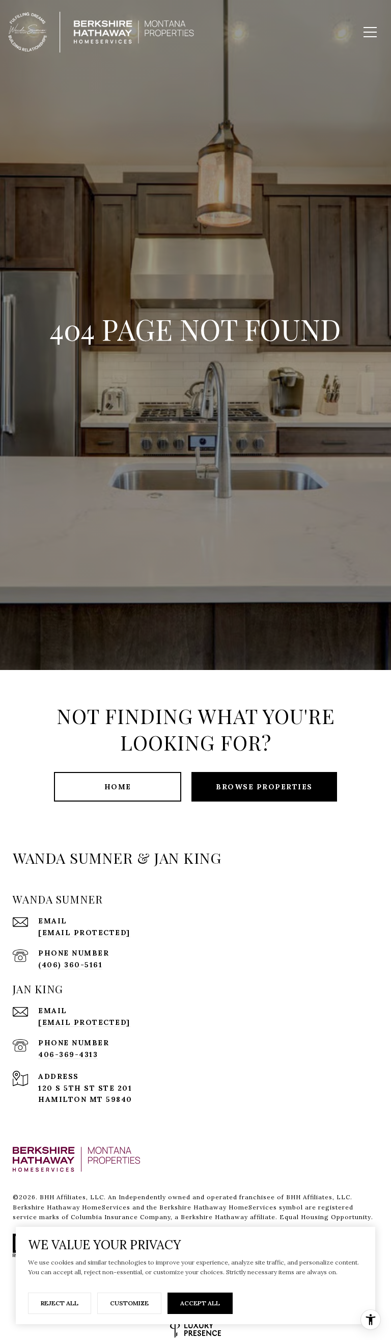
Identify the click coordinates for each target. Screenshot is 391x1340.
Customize (129, 1303)
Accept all (200, 1303)
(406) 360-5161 (70, 964)
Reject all (59, 1303)
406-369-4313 (68, 1054)
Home (117, 786)
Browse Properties (264, 786)
